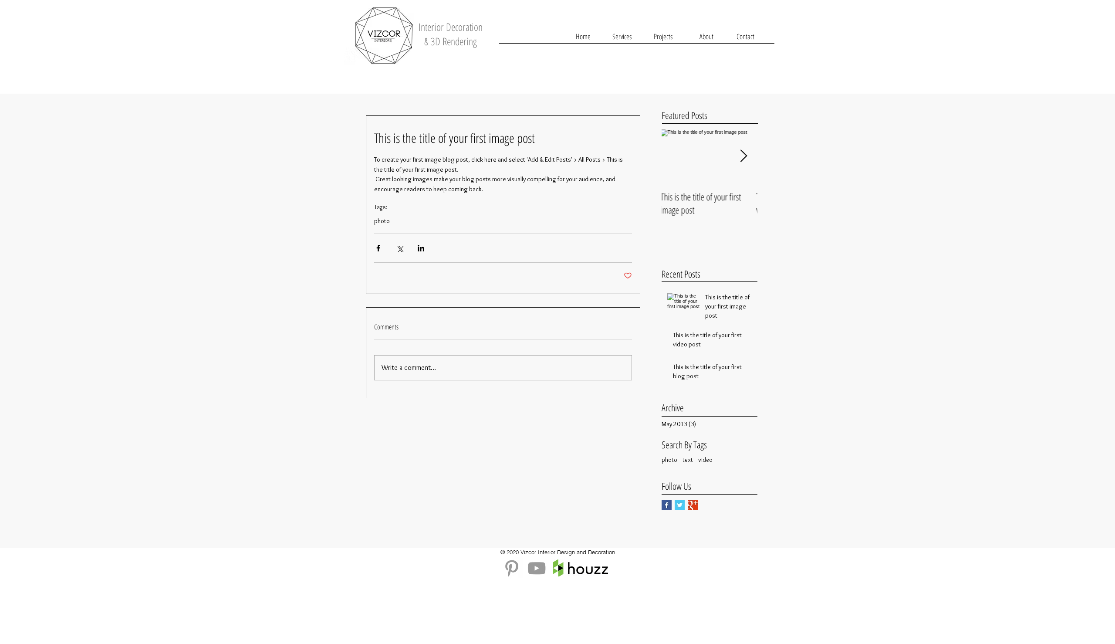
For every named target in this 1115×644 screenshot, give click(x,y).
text (688, 460)
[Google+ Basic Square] (693, 505)
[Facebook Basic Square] (667, 505)
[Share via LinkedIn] (421, 248)
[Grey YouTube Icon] (536, 568)
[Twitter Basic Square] (680, 505)
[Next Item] (743, 156)
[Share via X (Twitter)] (399, 248)
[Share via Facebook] (378, 248)
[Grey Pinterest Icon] (512, 568)
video (705, 460)
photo (382, 221)
